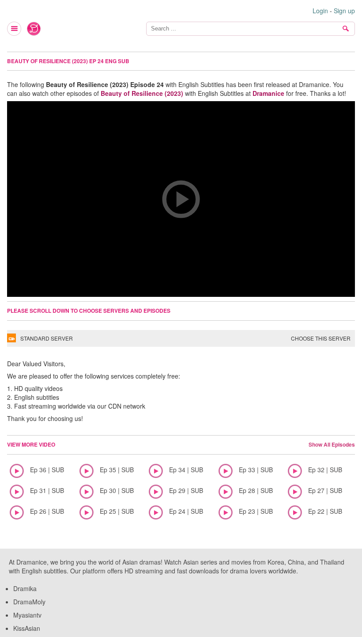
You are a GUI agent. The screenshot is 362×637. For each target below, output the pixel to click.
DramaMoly (29, 601)
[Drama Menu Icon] (14, 29)
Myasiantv (27, 614)
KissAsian (26, 628)
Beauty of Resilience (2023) (142, 93)
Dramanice (268, 93)
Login (320, 10)
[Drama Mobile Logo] (33, 29)
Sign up (344, 10)
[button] (181, 199)
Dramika (25, 588)
